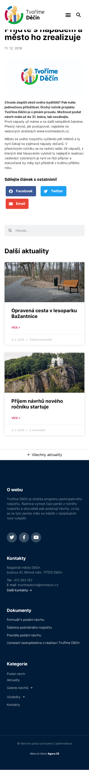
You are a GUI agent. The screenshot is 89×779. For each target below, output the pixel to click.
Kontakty (13, 705)
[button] (68, 15)
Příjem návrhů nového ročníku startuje (37, 404)
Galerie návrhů (17, 688)
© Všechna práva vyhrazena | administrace (44, 743)
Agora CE (53, 753)
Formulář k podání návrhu (25, 620)
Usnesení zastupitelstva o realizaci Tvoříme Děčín (43, 643)
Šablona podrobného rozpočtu (29, 627)
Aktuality (13, 680)
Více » (15, 327)
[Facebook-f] (24, 537)
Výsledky (14, 697)
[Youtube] (36, 537)
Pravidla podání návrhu (24, 635)
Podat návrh (16, 674)
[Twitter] (12, 537)
